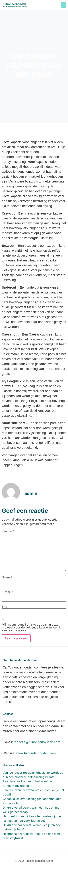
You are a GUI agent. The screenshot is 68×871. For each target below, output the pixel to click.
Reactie (8, 531)
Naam (7, 577)
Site (4, 606)
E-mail (7, 591)
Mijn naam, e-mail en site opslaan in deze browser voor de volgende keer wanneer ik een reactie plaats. (31, 627)
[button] (63, 5)
